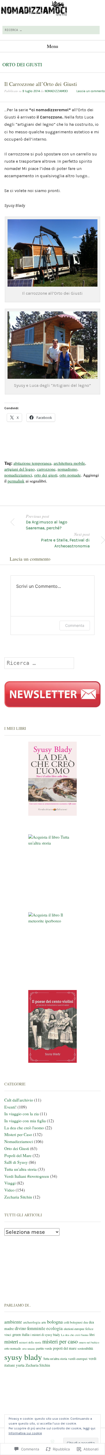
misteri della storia (30, 1342)
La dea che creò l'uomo (24, 1127)
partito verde (44, 1348)
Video (9, 1190)
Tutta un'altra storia (20, 1169)
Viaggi (10, 1183)
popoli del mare (64, 1348)
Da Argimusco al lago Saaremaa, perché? (46, 521)
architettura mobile (69, 463)
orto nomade (70, 475)
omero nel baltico (89, 1342)
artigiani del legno (19, 469)
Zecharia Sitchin (18, 1197)
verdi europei (78, 1358)
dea (85, 1322)
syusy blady (23, 1357)
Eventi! (10, 1107)
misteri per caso (60, 1341)
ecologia (54, 1328)
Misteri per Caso (18, 1134)
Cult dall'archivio (18, 1100)
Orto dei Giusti (22, 64)
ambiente (13, 1321)
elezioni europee (74, 1328)
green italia (20, 1334)
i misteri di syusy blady (45, 1334)
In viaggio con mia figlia (25, 1120)
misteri (11, 1341)
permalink (16, 481)
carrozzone (46, 469)
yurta (20, 1365)
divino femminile (30, 1328)
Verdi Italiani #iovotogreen (26, 1176)
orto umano (28, 1348)
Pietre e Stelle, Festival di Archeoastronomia (65, 539)
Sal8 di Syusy (16, 1162)
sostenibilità (85, 1348)
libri (91, 1334)
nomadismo (67, 469)
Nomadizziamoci (18, 1141)
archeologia (31, 1322)
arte (43, 1322)
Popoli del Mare (18, 1155)
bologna (55, 1321)
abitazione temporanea (32, 463)
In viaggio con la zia (21, 1113)
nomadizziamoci (56, 91)
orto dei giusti (45, 475)
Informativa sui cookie (25, 1433)
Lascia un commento (90, 91)
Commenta (74, 625)
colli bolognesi (73, 1322)
